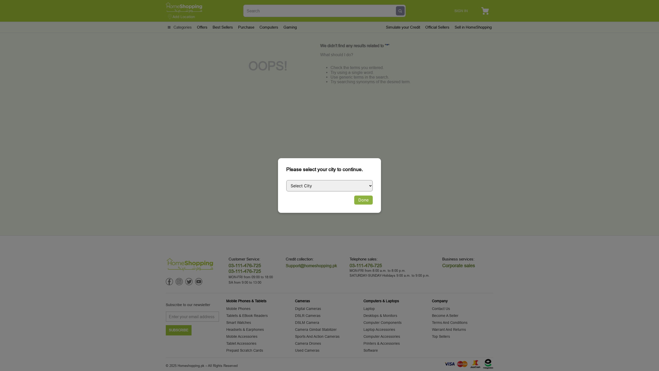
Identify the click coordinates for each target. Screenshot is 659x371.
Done (363, 200)
